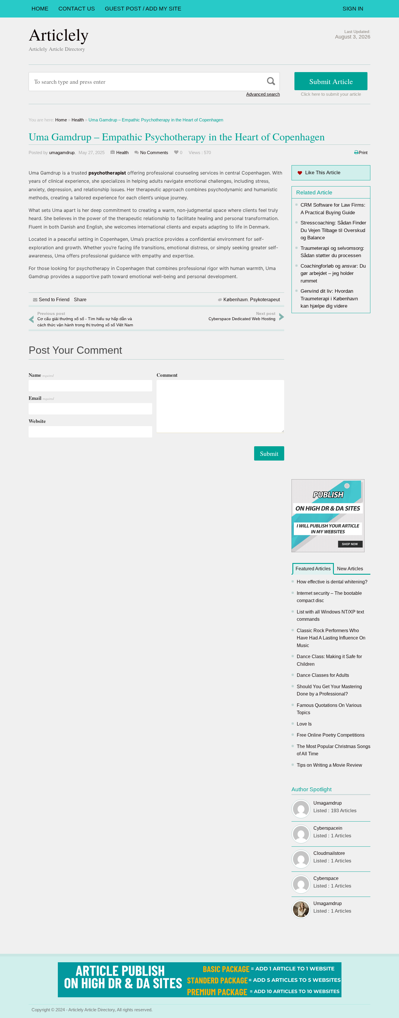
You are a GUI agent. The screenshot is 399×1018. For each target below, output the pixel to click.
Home (40, 9)
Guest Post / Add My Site (143, 9)
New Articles (350, 568)
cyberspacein (327, 828)
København (235, 299)
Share (80, 299)
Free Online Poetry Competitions (331, 735)
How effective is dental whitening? (332, 581)
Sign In (353, 9)
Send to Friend (54, 299)
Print (363, 152)
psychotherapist (107, 173)
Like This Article (322, 172)
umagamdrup (61, 152)
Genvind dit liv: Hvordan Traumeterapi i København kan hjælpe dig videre (329, 298)
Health (78, 119)
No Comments (154, 152)
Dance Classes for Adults (323, 675)
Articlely (59, 34)
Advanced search (263, 94)
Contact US (76, 9)
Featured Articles (313, 568)
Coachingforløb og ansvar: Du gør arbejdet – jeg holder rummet (333, 273)
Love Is (304, 723)
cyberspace (326, 878)
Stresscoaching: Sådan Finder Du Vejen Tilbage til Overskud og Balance (333, 230)
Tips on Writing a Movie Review (329, 765)
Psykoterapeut (265, 299)
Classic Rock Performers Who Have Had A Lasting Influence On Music (331, 638)
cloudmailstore (329, 853)
